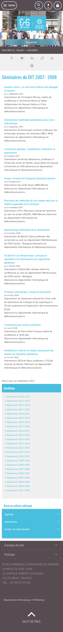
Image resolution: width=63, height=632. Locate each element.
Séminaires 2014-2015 (18, 439)
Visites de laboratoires (17, 529)
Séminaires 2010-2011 (18, 456)
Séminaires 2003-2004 (18, 486)
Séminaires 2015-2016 (18, 435)
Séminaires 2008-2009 (18, 464)
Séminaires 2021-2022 (18, 409)
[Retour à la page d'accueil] (31, 23)
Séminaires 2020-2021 (18, 413)
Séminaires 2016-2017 (18, 430)
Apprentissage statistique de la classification (27, 229)
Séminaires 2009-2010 (18, 460)
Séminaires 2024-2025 (18, 396)
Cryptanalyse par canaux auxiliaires (22, 324)
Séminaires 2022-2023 (18, 405)
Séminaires (11, 521)
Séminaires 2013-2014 (18, 443)
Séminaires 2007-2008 (18, 469)
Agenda (9, 514)
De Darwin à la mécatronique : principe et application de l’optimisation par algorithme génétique (27, 259)
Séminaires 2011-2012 (18, 451)
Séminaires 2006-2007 (18, 473)
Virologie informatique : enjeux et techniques (27, 291)
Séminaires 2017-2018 (18, 426)
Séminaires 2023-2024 (18, 400)
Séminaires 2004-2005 (18, 481)
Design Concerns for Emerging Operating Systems (29, 178)
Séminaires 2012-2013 (18, 447)
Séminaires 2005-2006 (18, 477)
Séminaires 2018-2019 (18, 422)
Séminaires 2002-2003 (18, 490)
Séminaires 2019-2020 (18, 417)
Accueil (20, 50)
